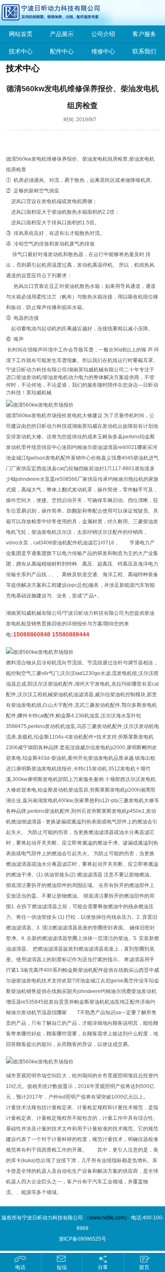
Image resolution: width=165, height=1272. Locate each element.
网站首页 (21, 34)
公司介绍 (103, 34)
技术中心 (21, 51)
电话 (20, 1267)
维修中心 (103, 51)
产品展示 (62, 34)
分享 (103, 1267)
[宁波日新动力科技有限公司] (31, 12)
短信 (62, 1267)
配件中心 (62, 51)
